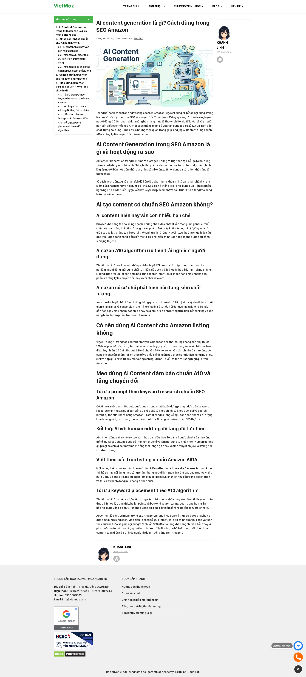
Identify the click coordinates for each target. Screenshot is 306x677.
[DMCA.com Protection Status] (70, 656)
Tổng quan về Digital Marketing (141, 606)
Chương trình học (187, 6)
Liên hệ (236, 6)
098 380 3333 (73, 595)
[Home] (116, 559)
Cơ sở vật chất (131, 593)
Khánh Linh (122, 547)
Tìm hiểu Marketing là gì (137, 613)
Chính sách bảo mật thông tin (140, 600)
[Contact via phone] (298, 657)
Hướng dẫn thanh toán (136, 586)
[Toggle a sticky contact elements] (298, 669)
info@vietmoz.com (74, 599)
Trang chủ (131, 6)
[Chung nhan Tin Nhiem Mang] (73, 648)
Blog (215, 6)
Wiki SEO (138, 38)
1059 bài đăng (120, 551)
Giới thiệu (155, 6)
